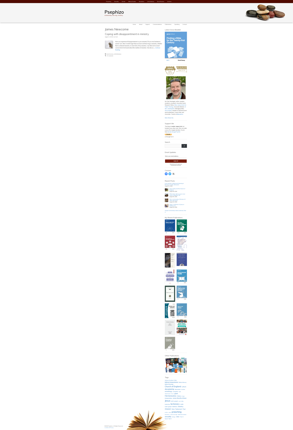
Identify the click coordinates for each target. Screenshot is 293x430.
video (177, 416)
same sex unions (182, 414)
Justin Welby (181, 401)
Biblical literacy (182, 382)
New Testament (177, 409)
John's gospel (174, 401)
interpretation (168, 398)
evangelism (175, 391)
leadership (167, 404)
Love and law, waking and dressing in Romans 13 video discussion (174, 184)
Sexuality (116, 1)
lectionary (175, 404)
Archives (169, 1)
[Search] (184, 146)
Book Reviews (160, 1)
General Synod (167, 393)
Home (134, 24)
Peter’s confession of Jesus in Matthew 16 (176, 205)
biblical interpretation (171, 382)
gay (180, 391)
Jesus (167, 400)
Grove (172, 393)
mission (168, 409)
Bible (175, 380)
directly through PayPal (173, 132)
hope (183, 396)
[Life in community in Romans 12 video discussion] (166, 201)
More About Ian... (169, 118)
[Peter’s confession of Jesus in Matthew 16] (166, 206)
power (170, 412)
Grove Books (168, 110)
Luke (181, 404)
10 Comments (110, 55)
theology (173, 416)
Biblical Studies (132, 1)
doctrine (183, 389)
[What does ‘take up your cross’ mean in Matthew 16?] (166, 195)
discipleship (169, 389)
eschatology (168, 391)
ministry (180, 406)
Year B (166, 418)
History (179, 396)
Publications (168, 24)
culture (184, 386)
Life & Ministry (150, 1)
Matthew (174, 406)
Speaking (176, 24)
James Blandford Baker (180, 398)
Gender (123, 1)
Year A (181, 416)
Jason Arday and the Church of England (177, 189)
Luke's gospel (168, 406)
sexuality (168, 417)
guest (176, 393)
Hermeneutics (170, 396)
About (140, 24)
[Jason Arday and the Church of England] (166, 190)
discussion (178, 389)
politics (166, 412)
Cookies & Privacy (109, 427)
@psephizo (180, 114)
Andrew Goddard (169, 380)
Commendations (157, 24)
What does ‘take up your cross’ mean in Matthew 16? (177, 194)
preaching (177, 412)
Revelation (141, 1)
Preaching (108, 1)
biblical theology (169, 384)
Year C (170, 418)
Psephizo (114, 12)
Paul (184, 409)
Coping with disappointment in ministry (127, 34)
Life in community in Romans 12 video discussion (177, 200)
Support (147, 24)
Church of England (173, 386)
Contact (185, 24)
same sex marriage (173, 414)
